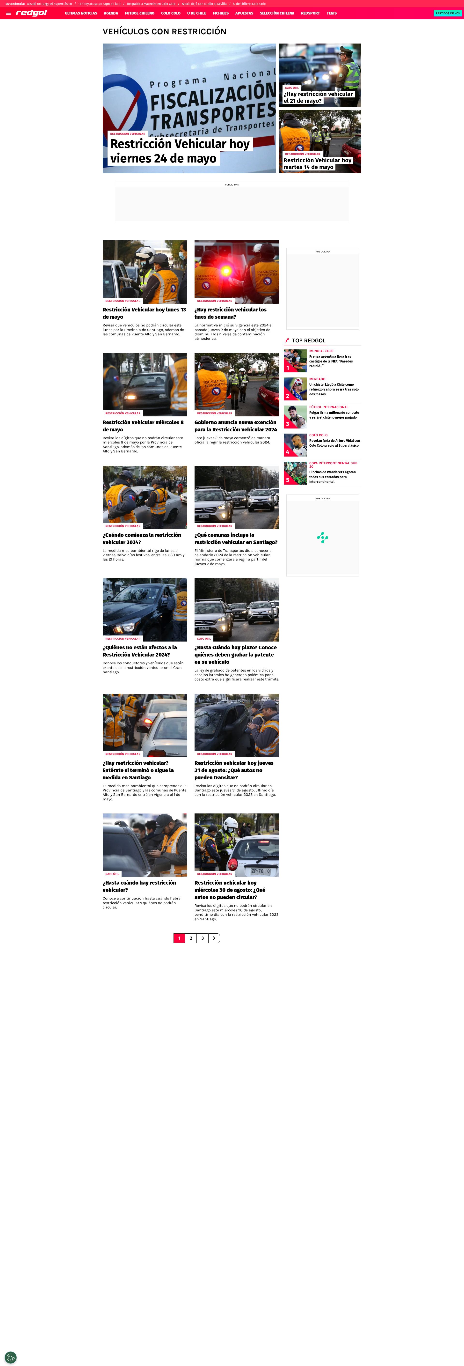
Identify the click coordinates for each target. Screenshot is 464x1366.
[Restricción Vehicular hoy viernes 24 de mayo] (189, 108)
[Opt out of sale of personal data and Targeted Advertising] (11, 1357)
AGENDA (111, 13)
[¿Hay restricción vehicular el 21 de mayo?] (320, 75)
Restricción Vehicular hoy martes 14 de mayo (317, 163)
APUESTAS (244, 13)
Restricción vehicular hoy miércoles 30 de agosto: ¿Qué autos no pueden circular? (230, 890)
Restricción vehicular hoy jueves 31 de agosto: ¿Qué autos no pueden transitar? (234, 770)
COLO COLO (171, 13)
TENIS (332, 13)
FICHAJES (221, 13)
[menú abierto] (8, 13)
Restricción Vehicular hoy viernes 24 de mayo (180, 151)
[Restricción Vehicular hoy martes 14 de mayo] (320, 141)
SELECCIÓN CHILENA (277, 13)
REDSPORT (310, 13)
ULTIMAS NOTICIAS (81, 13)
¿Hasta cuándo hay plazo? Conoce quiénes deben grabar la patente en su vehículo (236, 654)
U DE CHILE (196, 13)
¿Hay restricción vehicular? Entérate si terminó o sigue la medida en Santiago (138, 770)
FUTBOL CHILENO (139, 13)
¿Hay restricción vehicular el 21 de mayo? (318, 97)
